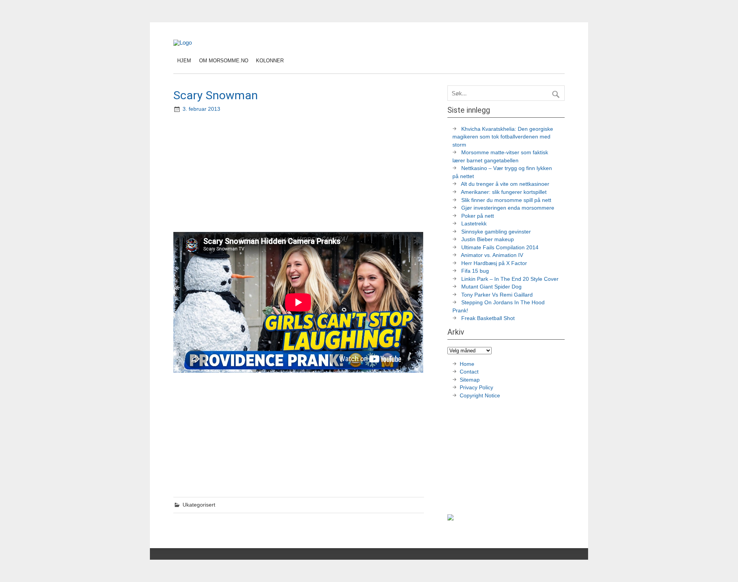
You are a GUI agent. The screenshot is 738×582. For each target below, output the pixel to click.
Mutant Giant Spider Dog (491, 287)
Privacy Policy (477, 387)
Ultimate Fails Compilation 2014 (500, 247)
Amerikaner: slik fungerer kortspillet (504, 192)
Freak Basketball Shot (488, 318)
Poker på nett (477, 216)
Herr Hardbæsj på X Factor (494, 263)
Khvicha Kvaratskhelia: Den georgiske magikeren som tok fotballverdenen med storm (502, 137)
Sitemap (470, 380)
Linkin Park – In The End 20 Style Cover (509, 279)
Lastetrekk (474, 224)
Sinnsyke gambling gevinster (496, 232)
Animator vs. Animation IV (492, 255)
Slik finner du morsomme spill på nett (506, 200)
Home (467, 364)
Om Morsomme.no (223, 60)
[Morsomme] (182, 42)
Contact (469, 372)
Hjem (184, 60)
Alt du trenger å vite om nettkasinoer (505, 184)
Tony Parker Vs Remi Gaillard (497, 295)
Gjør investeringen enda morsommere (507, 208)
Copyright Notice (480, 396)
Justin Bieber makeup (487, 239)
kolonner (270, 60)
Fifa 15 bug (475, 271)
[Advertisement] (299, 173)
